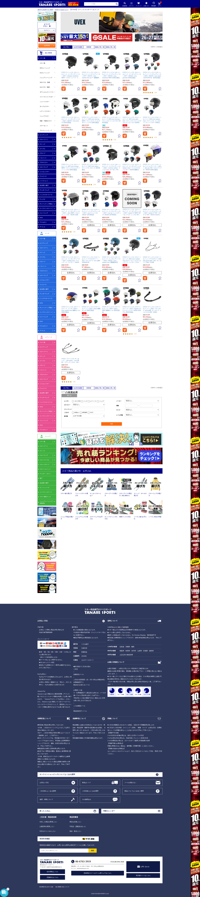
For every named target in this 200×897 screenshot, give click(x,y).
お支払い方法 (44, 782)
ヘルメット (43, 158)
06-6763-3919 (83, 861)
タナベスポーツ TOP (45, 9)
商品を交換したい (75, 822)
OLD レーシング (45, 73)
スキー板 (42, 58)
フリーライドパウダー (46, 97)
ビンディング (44, 135)
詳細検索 (124, 5)
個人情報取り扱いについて (62, 886)
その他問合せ (86, 799)
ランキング (138, 5)
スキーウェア (44, 167)
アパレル (42, 227)
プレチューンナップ (46, 130)
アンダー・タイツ (45, 473)
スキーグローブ (44, 464)
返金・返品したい (75, 831)
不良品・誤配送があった (78, 826)
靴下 (41, 478)
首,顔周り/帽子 (44, 185)
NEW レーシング (45, 68)
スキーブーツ (44, 139)
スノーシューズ (44, 487)
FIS (104, 125)
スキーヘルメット (61, 9)
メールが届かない (130, 782)
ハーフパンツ (44, 181)
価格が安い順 (99, 47)
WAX (41, 303)
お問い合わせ (145, 866)
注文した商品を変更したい (48, 822)
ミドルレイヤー (44, 171)
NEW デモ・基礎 (45, 82)
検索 (117, 4)
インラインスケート (46, 208)
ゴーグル (42, 148)
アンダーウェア (44, 190)
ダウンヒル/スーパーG (46, 92)
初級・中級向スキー (46, 121)
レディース (93, 401)
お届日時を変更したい (47, 826)
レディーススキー (45, 111)
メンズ (85, 401)
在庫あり (76, 412)
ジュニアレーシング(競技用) (46, 502)
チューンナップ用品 (46, 204)
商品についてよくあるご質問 (134, 791)
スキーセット (44, 125)
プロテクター (44, 162)
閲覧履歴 (153, 5)
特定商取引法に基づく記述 (46, 886)
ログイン (47, 30)
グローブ (42, 153)
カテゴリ (131, 5)
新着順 (88, 47)
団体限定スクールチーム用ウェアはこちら (97, 873)
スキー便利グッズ (45, 496)
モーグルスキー (44, 106)
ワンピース (43, 176)
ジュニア (101, 401)
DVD (41, 217)
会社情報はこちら (52, 871)
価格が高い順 (110, 47)
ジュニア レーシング (46, 77)
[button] (61, 37)
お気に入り (146, 5)
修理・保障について (46, 799)
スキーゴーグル (44, 460)
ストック (42, 144)
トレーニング (44, 213)
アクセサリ (43, 222)
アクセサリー (44, 326)
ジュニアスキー (44, 116)
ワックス (42, 199)
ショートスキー (44, 101)
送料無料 (84, 412)
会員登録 (47, 45)
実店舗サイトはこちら (143, 875)
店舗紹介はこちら (52, 877)
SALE (124, 125)
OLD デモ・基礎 (45, 87)
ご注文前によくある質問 (48, 791)
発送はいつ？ (86, 782)
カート (159, 4)
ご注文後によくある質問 (90, 791)
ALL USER (78, 401)
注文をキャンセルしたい (48, 831)
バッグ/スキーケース (46, 194)
